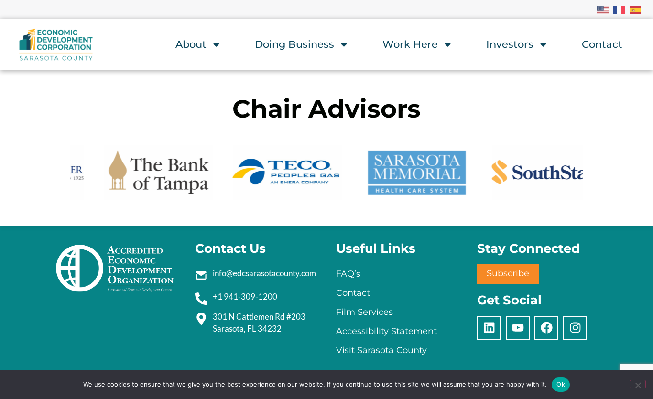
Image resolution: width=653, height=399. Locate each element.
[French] (619, 9)
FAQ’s (348, 274)
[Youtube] (518, 328)
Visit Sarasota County (381, 350)
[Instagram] (575, 328)
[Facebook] (546, 328)
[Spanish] (636, 9)
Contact (602, 44)
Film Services (364, 312)
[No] (638, 384)
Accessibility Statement (386, 331)
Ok (560, 384)
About (191, 44)
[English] (603, 9)
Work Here (410, 44)
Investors (509, 44)
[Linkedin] (489, 328)
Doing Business (294, 44)
